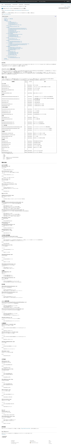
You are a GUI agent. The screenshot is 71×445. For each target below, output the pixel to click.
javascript (7, 14)
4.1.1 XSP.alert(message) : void (12, 22)
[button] (64, 2)
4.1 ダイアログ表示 (8, 21)
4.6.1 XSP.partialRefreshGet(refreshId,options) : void (15, 41)
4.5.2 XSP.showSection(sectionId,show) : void (14, 39)
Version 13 (27, 10)
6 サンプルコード (6, 59)
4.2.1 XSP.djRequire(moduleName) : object (13, 26)
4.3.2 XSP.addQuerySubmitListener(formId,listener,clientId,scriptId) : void (17, 29)
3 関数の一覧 (6, 19)
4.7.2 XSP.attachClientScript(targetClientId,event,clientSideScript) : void (17, 44)
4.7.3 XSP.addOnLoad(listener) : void (13, 45)
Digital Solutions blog (33, 441)
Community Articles (3, 6)
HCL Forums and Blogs (42, 1)
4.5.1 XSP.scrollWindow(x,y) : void (12, 38)
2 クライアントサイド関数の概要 (8, 18)
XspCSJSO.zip (4, 434)
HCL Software (12, 441)
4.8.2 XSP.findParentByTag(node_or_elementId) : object (15, 48)
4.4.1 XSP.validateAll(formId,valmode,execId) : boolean (15, 34)
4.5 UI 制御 (7, 37)
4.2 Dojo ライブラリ (8, 25)
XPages (4, 14)
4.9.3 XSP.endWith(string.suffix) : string (13, 53)
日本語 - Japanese (9, 6)
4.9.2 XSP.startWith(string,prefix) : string (13, 52)
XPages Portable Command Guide (25, 428)
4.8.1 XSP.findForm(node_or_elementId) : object (14, 47)
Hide (55, 16)
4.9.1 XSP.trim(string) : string (11, 51)
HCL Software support (13, 443)
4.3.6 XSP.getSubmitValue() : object (12, 32)
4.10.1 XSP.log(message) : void (12, 56)
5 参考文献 (5, 58)
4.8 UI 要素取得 (8, 46)
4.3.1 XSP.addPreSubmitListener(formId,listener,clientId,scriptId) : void (17, 28)
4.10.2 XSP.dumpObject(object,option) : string (14, 57)
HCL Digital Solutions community (15, 442)
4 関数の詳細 (6, 20)
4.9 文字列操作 (8, 50)
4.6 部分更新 (7, 40)
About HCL (50, 441)
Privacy (50, 442)
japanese (9, 14)
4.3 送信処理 (7, 27)
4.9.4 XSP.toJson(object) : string (12, 54)
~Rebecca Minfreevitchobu (7, 10)
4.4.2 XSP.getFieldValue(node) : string (13, 35)
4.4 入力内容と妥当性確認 (9, 33)
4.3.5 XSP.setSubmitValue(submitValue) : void (14, 31)
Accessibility (50, 443)
